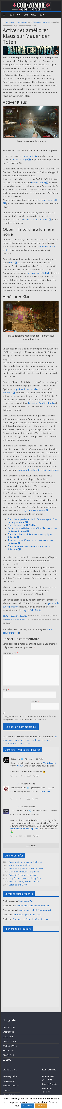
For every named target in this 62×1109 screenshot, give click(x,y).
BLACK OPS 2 (9, 1055)
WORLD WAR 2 (10, 1045)
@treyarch (29, 759)
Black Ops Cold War (19, 22)
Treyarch (15, 759)
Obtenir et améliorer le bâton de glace (30, 919)
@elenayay (45, 791)
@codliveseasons (40, 810)
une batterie (28, 156)
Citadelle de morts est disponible (24, 871)
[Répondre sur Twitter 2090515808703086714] (12, 836)
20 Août (51, 787)
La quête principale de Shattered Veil (32, 905)
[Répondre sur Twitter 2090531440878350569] (12, 799)
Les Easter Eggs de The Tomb (27, 914)
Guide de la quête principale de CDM (26, 868)
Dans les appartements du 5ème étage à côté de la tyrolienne (32, 521)
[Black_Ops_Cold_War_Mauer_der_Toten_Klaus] (31, 122)
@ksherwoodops (38, 787)
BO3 (42, 14)
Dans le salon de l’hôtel (20, 525)
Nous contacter (10, 1081)
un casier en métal (37, 272)
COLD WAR (8, 1036)
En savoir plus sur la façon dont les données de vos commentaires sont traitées (30, 740)
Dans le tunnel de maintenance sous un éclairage (29, 548)
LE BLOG (7, 1059)
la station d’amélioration (40, 403)
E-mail (35, 701)
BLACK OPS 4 (9, 1041)
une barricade (38, 182)
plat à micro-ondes (25, 389)
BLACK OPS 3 (9, 1050)
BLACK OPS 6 (9, 1027)
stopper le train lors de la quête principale (38, 469)
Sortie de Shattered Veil (20, 865)
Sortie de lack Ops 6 (18, 884)
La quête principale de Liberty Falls (25, 878)
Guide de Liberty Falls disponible (24, 881)
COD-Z (5, 22)
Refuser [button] (41, 1105)
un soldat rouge (20, 159)
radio (11, 262)
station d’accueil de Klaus (35, 219)
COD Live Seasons (19, 810)
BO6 (12, 14)
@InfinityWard (49, 763)
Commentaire (10, 652)
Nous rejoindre (10, 1076)
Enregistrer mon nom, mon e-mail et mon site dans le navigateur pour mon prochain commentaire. (29, 718)
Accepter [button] (27, 1105)
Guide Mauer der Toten (40, 22)
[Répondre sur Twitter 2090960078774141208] (12, 776)
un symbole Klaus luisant (33, 510)
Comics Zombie (49, 1084)
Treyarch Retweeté (27, 784)
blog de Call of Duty (31, 610)
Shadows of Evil (25, 901)
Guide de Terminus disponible (22, 875)
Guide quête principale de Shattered (25, 862)
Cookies (6, 1090)
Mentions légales (11, 1085)
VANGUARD (8, 1032)
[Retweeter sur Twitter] (18, 784)
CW (18, 14)
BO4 (26, 14)
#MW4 (20, 765)
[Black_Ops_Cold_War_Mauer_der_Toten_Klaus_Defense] (31, 316)
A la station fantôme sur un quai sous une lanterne (30, 542)
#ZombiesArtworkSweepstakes (25, 828)
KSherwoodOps (18, 787)
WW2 (33, 14)
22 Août (39, 759)
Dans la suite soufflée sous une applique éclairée (30, 536)
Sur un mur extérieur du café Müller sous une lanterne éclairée (32, 530)
